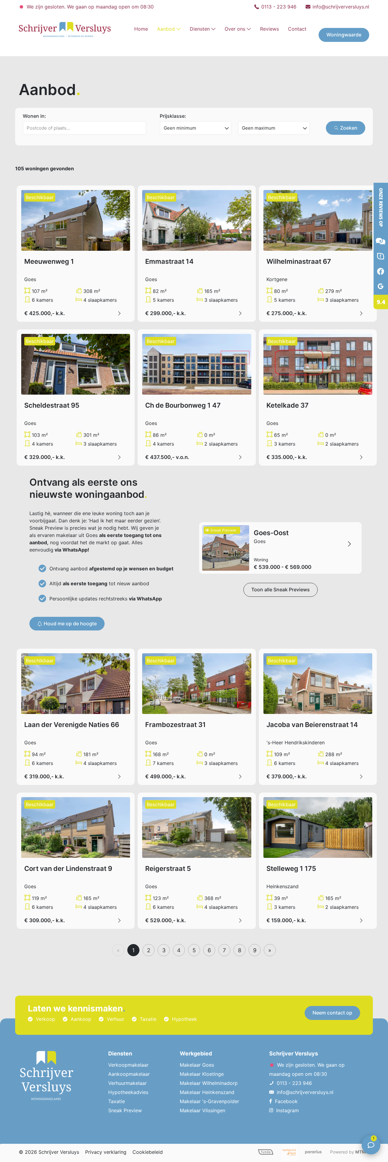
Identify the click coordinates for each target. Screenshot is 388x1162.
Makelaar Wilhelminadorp (209, 1083)
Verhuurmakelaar (127, 1083)
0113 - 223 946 (278, 7)
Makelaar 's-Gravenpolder (209, 1101)
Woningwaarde (343, 35)
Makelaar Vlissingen (202, 1110)
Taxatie (116, 1101)
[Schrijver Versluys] (65, 29)
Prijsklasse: (173, 116)
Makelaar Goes (197, 1065)
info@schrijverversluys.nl (341, 7)
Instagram (287, 1110)
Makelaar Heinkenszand (207, 1092)
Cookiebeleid (147, 1152)
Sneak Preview (125, 1110)
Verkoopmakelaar (128, 1065)
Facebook (286, 1101)
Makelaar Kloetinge (202, 1074)
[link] (168, 50)
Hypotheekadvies (128, 1092)
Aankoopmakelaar (129, 1074)
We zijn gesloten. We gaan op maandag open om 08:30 (89, 7)
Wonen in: (34, 116)
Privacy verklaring (105, 1152)
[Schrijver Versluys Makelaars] (376, 317)
